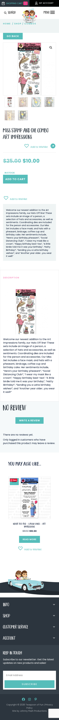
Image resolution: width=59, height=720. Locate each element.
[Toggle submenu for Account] (54, 638)
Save (15, 480)
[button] (51, 47)
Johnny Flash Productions (33, 710)
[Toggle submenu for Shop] (54, 615)
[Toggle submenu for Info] (54, 604)
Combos (30, 23)
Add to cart (15, 179)
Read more (29, 539)
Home (7, 23)
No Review (14, 409)
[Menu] (52, 13)
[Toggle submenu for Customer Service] (54, 627)
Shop (17, 23)
